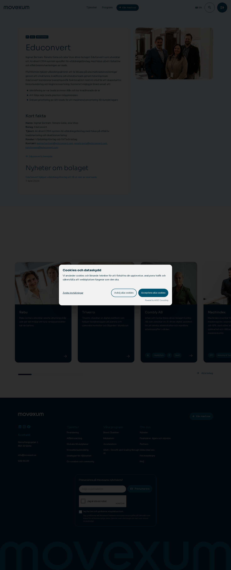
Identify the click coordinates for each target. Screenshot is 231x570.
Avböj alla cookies (124, 292)
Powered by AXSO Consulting (156, 300)
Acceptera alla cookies (153, 292)
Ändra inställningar (73, 293)
